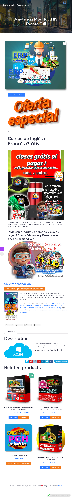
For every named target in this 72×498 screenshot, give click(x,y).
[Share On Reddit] (35, 361)
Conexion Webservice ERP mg (30, 305)
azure (22, 310)
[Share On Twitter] (47, 361)
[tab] (11, 331)
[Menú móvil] (68, 5)
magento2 (34, 310)
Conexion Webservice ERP (55, 303)
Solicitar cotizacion (13, 463)
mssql (40, 310)
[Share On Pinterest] (39, 361)
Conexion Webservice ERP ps (52, 305)
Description (11, 331)
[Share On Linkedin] (43, 361)
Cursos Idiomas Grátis (16, 95)
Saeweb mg (56, 308)
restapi (59, 310)
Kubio (60, 486)
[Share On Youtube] (31, 361)
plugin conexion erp (50, 310)
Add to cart (13, 417)
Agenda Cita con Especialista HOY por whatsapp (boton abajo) (25, 289)
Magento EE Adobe (27, 308)
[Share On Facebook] (51, 361)
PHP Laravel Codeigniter (43, 308)
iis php (27, 310)
